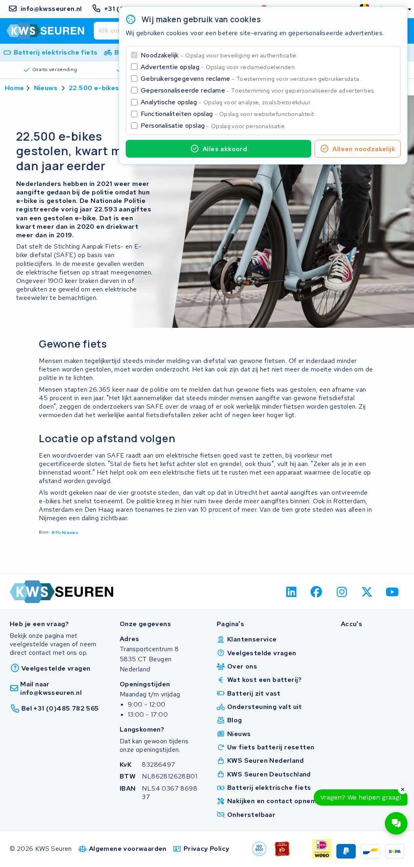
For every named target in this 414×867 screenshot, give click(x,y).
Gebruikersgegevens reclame (251, 78)
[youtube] (392, 592)
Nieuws (45, 88)
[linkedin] (291, 592)
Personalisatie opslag (213, 125)
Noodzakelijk (219, 55)
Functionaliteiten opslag (228, 114)
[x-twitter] (367, 592)
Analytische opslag (226, 102)
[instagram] (342, 592)
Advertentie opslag (218, 67)
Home (14, 88)
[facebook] (317, 592)
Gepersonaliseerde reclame (258, 90)
